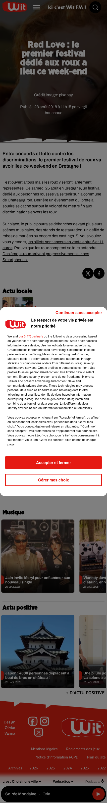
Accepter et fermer (53, 462)
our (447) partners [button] (31, 336)
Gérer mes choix (53, 480)
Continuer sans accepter (78, 312)
